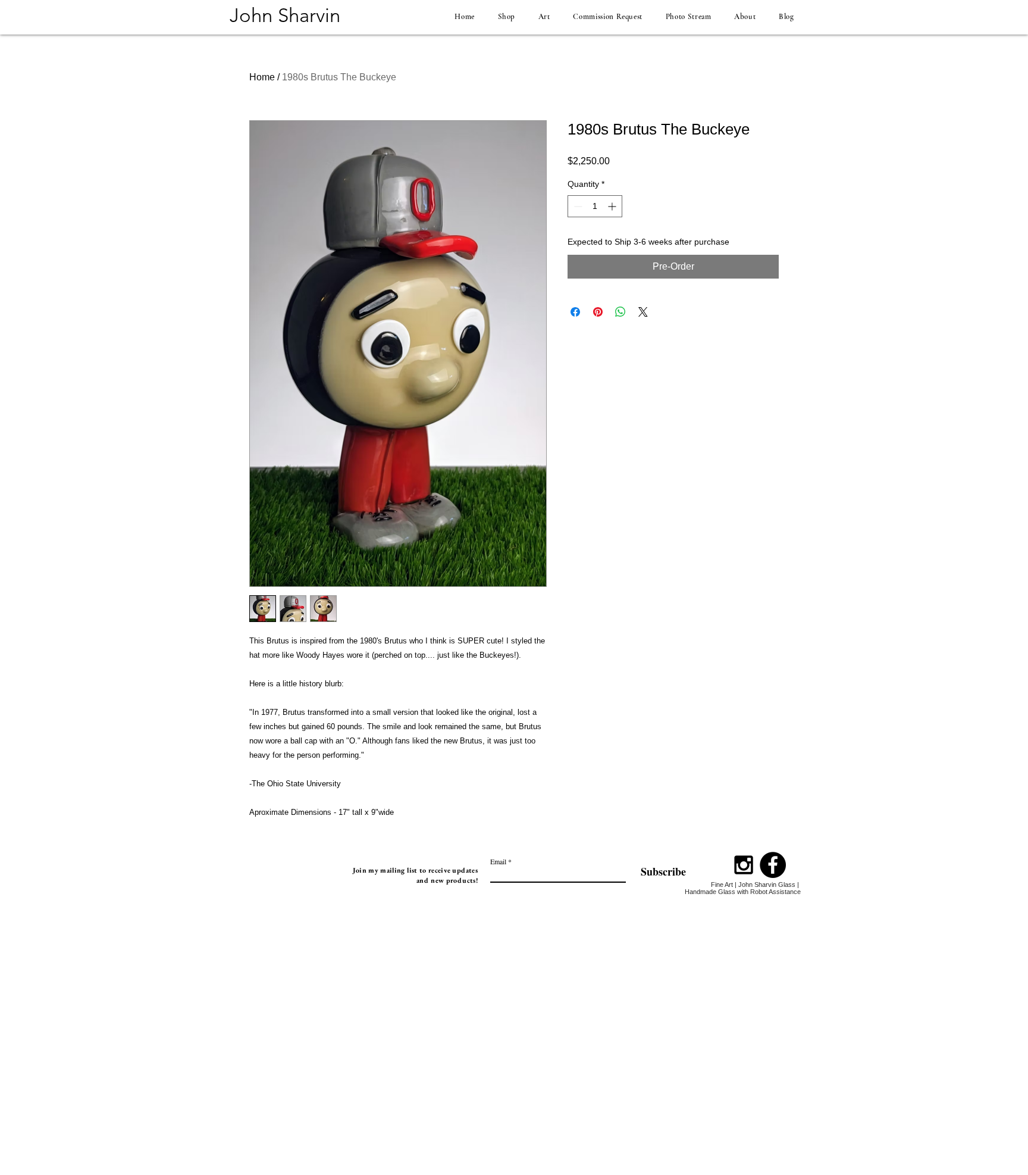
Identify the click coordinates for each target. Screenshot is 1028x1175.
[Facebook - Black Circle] (773, 865)
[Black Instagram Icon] (744, 865)
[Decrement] (576, 206)
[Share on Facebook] (575, 312)
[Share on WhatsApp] (620, 312)
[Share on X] (643, 312)
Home (262, 77)
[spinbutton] (595, 206)
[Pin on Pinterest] (598, 312)
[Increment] (613, 206)
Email (498, 861)
